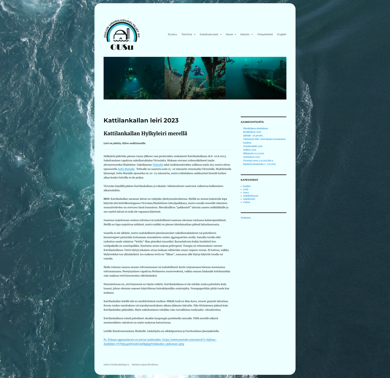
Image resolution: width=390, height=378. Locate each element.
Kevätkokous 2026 (252, 132)
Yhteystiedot (265, 34)
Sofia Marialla (126, 168)
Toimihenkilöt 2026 (253, 146)
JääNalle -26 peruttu (253, 135)
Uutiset (246, 202)
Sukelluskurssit (209, 34)
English (281, 34)
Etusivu (172, 34)
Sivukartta (246, 218)
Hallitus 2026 (249, 150)
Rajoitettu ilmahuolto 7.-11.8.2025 (259, 164)
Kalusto (245, 34)
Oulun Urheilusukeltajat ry (116, 364)
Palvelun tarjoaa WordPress (145, 364)
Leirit (245, 189)
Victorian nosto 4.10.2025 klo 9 (258, 160)
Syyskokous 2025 (251, 157)
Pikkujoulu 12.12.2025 (253, 153)
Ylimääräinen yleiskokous (255, 128)
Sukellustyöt (249, 199)
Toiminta (186, 34)
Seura (229, 34)
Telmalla (157, 164)
